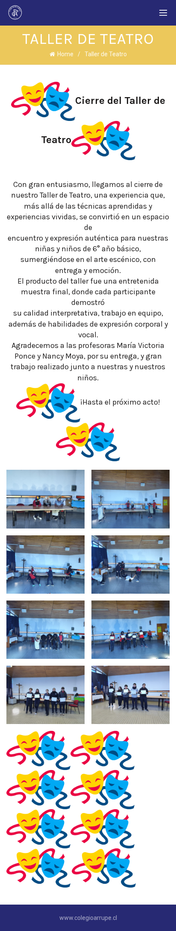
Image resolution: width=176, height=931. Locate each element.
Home (65, 54)
